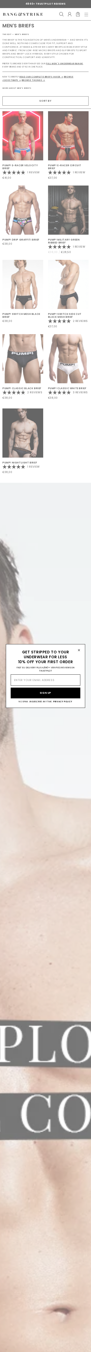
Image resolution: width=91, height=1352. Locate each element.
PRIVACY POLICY (62, 701)
